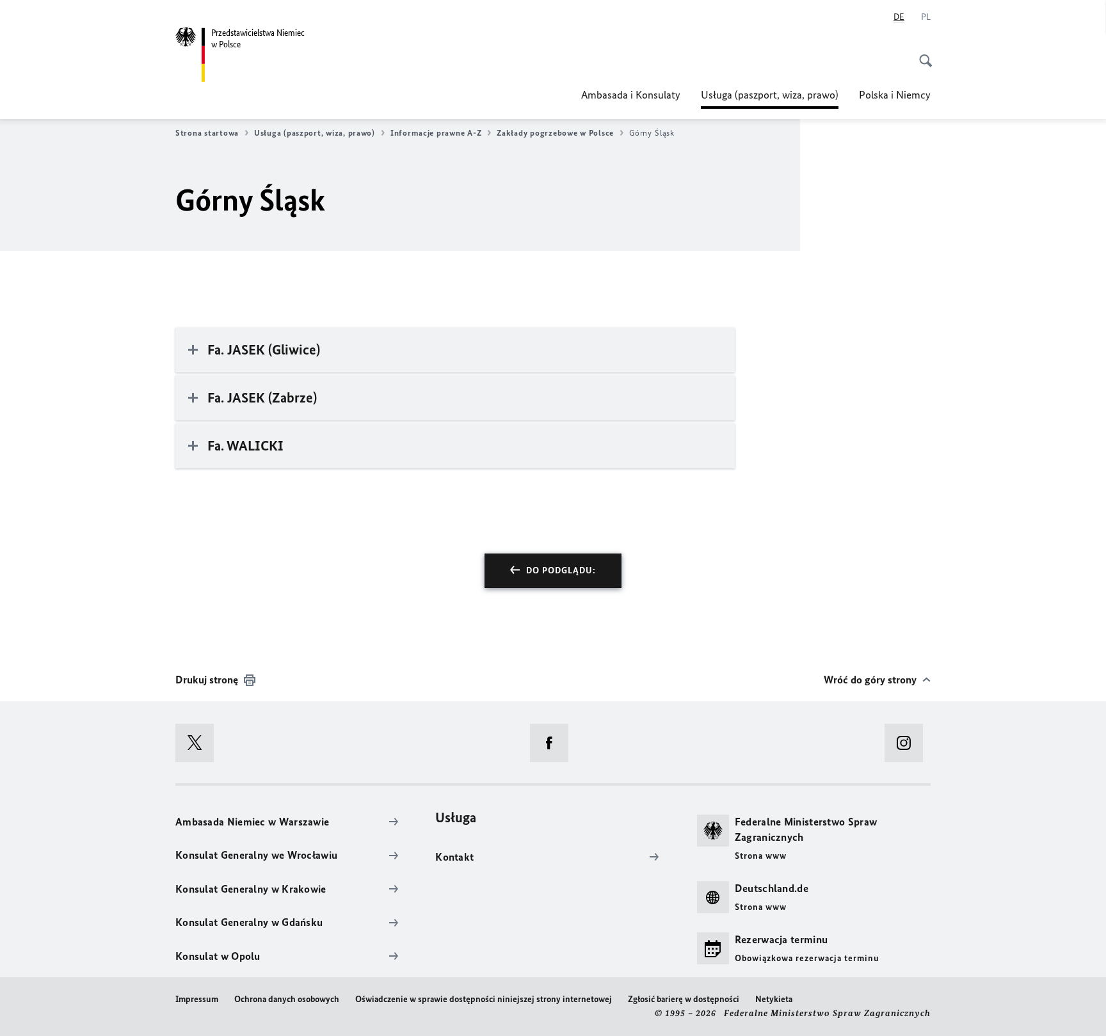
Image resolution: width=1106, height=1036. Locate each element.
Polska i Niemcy (895, 94)
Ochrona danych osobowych (286, 999)
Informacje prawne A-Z (435, 133)
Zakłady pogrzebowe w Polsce (555, 133)
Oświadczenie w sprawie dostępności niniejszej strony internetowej (483, 999)
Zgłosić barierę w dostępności (683, 999)
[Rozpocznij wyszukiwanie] (922, 53)
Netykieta (773, 999)
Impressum (196, 999)
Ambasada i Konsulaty (630, 94)
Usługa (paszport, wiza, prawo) (769, 98)
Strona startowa (207, 133)
